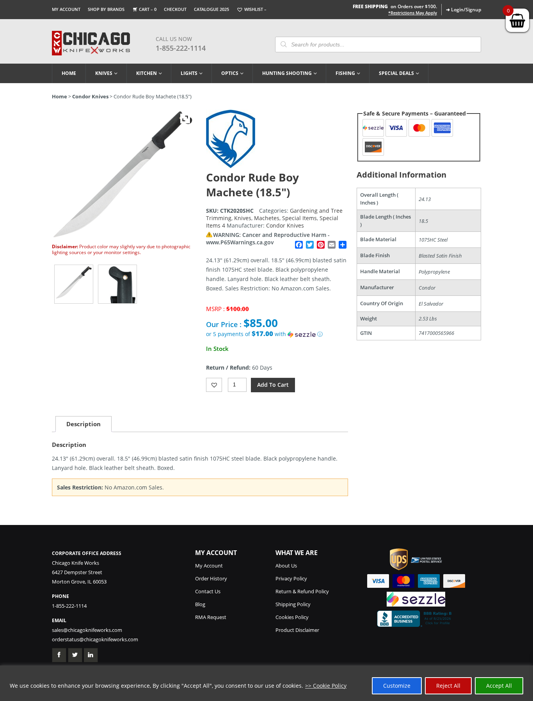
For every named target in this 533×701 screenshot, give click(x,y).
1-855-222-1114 (181, 48)
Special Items (299, 218)
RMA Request (210, 617)
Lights (189, 73)
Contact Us (207, 591)
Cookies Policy (292, 617)
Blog (200, 604)
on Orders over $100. (395, 6)
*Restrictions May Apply (412, 13)
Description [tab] (83, 424)
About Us (286, 565)
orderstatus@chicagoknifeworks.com (95, 639)
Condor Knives (90, 96)
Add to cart (273, 384)
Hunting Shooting (287, 73)
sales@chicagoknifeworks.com (87, 629)
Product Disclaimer (297, 629)
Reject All (448, 685)
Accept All (499, 685)
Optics (229, 73)
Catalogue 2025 (211, 9)
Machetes (266, 218)
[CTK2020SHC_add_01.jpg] (117, 284)
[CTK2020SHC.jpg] (73, 284)
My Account (66, 9)
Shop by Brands (106, 9)
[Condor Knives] (230, 166)
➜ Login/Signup (463, 9)
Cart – (147, 9)
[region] (266, 683)
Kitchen (146, 73)
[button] (277, 334)
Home (69, 73)
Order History (211, 578)
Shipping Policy (293, 604)
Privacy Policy (291, 578)
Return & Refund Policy (302, 591)
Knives (103, 73)
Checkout (175, 9)
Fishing (345, 73)
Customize (396, 685)
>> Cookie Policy (325, 685)
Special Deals (396, 73)
